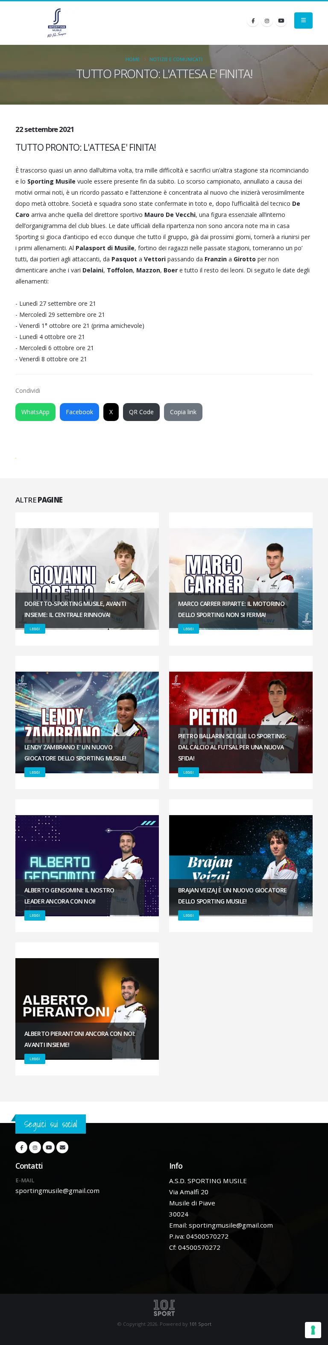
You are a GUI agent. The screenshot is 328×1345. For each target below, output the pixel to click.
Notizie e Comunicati (175, 59)
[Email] (62, 1147)
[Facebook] (253, 20)
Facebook (79, 412)
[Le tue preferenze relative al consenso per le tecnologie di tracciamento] (313, 1330)
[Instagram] (267, 20)
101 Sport (200, 1324)
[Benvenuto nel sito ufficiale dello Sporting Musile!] (56, 23)
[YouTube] (281, 20)
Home (133, 59)
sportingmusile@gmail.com (57, 1190)
